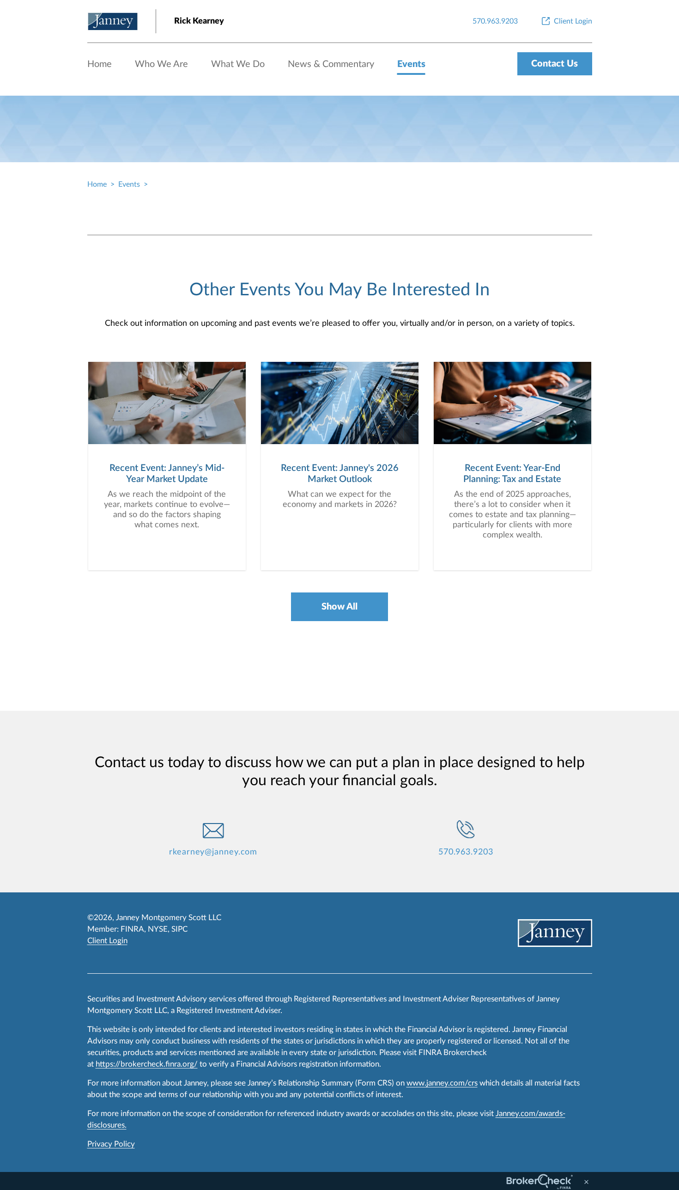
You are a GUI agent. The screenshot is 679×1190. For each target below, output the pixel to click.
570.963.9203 (465, 852)
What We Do (238, 64)
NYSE (158, 929)
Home (99, 64)
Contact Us (554, 63)
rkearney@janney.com (213, 852)
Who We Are (161, 64)
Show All (339, 606)
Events (411, 64)
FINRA (132, 929)
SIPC (179, 929)
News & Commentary (331, 64)
